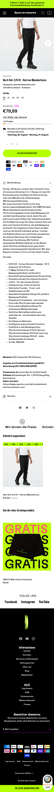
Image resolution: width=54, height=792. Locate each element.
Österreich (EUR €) (23, 773)
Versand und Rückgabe (27, 659)
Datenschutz (27, 696)
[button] (6, 43)
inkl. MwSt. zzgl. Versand (15, 117)
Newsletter (27, 675)
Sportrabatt (30, 781)
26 (4, 98)
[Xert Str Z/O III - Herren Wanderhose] (23, 467)
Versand (11, 396)
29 (18, 98)
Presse (27, 704)
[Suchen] (43, 13)
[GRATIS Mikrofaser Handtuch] (27, 547)
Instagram (28, 602)
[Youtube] (27, 638)
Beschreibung (13, 183)
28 (13, 98)
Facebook (11, 602)
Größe (6, 93)
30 (22, 98)
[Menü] (4, 13)
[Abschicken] (49, 729)
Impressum (27, 688)
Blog (27, 671)
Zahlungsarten (27, 663)
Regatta (7, 76)
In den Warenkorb (27, 788)
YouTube (44, 602)
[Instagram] (33, 638)
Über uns (27, 667)
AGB (27, 692)
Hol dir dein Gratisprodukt (18, 510)
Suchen (27, 651)
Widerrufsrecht (27, 700)
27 (8, 98)
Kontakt (27, 655)
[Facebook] (20, 638)
